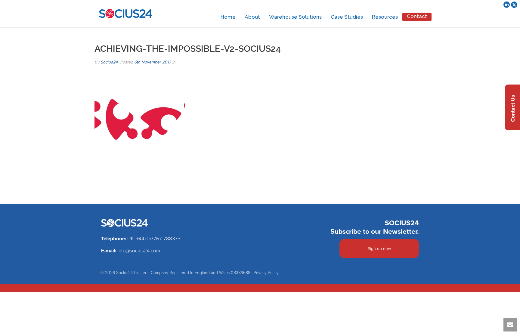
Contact (417, 16)
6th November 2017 (152, 62)
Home (228, 17)
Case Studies (347, 17)
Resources (385, 17)
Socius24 (109, 62)
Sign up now (379, 248)
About (252, 17)
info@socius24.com (138, 251)
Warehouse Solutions (295, 17)
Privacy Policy (266, 272)
